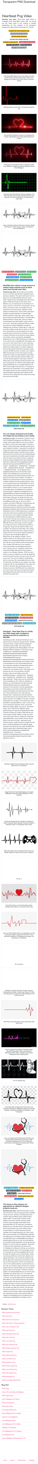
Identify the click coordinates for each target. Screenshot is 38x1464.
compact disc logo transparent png (19, 31)
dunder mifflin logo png (12, 615)
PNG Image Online (7, 1395)
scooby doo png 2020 (24, 274)
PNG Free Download (8, 1403)
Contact (12, 1460)
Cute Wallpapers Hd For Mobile (11, 1424)
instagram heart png (10, 1196)
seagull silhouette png (12, 280)
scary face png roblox (26, 280)
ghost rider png (25, 423)
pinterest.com (12, 1304)
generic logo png (13, 420)
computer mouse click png (27, 42)
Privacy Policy (22, 1460)
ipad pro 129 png (27, 1190)
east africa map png (11, 620)
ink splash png (11, 1193)
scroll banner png (21, 272)
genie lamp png (26, 417)
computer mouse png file (10, 42)
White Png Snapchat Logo (9, 1344)
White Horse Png (7, 1316)
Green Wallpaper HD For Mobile (11, 1413)
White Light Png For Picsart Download (13, 1323)
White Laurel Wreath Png (9, 1369)
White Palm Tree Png (8, 1337)
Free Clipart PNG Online (9, 1410)
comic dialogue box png (19, 48)
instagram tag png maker (26, 1188)
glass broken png (19, 428)
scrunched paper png (13, 277)
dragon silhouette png (26, 618)
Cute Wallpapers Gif (8, 1435)
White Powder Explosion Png (10, 1348)
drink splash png (19, 626)
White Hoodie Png (7, 1351)
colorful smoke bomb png (19, 36)
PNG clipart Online (7, 1406)
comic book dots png (13, 45)
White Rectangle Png (8, 1376)
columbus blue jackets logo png (19, 39)
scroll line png (31, 272)
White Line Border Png (8, 1359)
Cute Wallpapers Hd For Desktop (11, 1431)
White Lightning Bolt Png (9, 1355)
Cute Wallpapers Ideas (8, 1420)
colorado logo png (26, 45)
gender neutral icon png (27, 426)
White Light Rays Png (8, 1330)
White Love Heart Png (8, 1341)
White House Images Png (9, 1366)
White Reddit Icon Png (8, 1362)
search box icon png (8, 272)
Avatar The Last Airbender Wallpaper (13, 1392)
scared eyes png (12, 274)
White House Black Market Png (11, 1380)
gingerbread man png (13, 417)
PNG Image (5, 1388)
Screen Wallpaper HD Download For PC (13, 1438)
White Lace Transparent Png (10, 1327)
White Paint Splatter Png (9, 1373)
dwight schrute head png (25, 620)
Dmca (5, 1460)
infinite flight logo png (24, 1193)
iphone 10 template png (11, 1188)
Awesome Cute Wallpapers (10, 1417)
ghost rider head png (14, 423)
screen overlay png (25, 277)
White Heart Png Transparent (10, 1319)
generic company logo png (11, 426)
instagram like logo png (13, 1190)
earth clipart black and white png (12, 623)
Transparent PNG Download (19, 1)
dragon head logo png (11, 618)
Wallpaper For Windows (9, 1427)
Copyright (31, 1460)
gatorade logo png (24, 420)
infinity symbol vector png (25, 1196)
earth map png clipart (29, 623)
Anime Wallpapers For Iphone (11, 1399)
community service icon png (19, 34)
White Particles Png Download (11, 1312)
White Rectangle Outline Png (10, 1334)
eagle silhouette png (26, 615)
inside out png (19, 1199)
